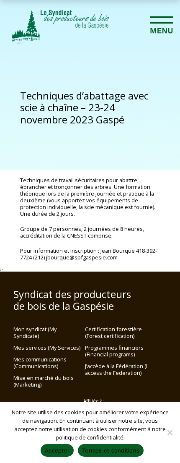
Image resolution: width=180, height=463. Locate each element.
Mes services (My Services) (46, 347)
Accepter (57, 450)
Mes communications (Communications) (40, 363)
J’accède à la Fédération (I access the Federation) (116, 369)
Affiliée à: (93, 401)
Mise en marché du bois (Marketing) (43, 381)
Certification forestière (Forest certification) (113, 332)
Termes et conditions (110, 450)
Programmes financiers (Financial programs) (114, 351)
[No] (169, 432)
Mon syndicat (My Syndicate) (35, 332)
